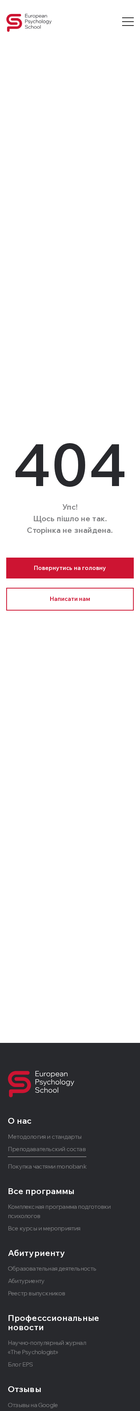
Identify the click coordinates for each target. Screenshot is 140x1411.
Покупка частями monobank (47, 1166)
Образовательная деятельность (52, 1268)
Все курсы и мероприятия (44, 1228)
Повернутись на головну (70, 568)
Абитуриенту (26, 1281)
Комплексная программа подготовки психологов (59, 1211)
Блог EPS (20, 1364)
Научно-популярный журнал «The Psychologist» (47, 1347)
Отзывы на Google (33, 1405)
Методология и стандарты (45, 1136)
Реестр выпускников (36, 1293)
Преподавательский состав (47, 1149)
